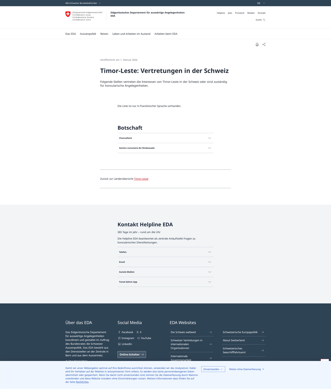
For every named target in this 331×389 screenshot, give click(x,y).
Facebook (127, 332)
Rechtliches (82, 381)
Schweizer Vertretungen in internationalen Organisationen (186, 344)
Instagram (128, 338)
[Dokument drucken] (257, 44)
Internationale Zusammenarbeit (181, 358)
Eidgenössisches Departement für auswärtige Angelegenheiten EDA (148, 14)
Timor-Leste (141, 178)
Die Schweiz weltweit (183, 332)
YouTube (146, 338)
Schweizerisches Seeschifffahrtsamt (234, 350)
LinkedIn (127, 344)
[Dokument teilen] (263, 44)
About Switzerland (234, 340)
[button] (70, 34)
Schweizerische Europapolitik (240, 332)
